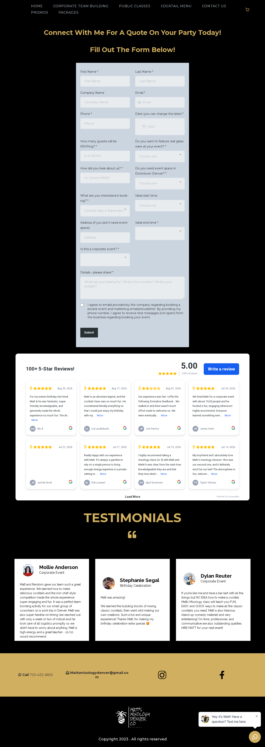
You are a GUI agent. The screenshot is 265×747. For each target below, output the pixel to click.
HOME (37, 6)
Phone (86, 114)
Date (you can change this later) (159, 114)
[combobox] (160, 156)
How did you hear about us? (101, 168)
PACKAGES (69, 12)
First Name (89, 72)
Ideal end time (146, 222)
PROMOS (39, 12)
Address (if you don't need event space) (104, 225)
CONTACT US (214, 6)
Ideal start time (146, 195)
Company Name (92, 93)
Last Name (144, 72)
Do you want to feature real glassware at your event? (159, 143)
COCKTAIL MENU (176, 6)
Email (140, 93)
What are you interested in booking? (104, 198)
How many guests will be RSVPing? (98, 143)
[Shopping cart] (247, 9)
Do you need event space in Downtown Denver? (155, 170)
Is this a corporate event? (99, 249)
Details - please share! (96, 272)
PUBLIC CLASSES (135, 6)
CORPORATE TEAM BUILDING (81, 6)
